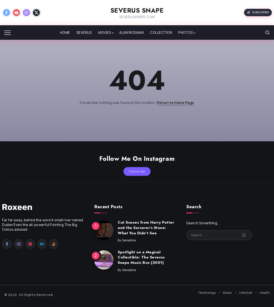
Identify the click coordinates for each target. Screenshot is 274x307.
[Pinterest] (30, 244)
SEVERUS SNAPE (137, 10)
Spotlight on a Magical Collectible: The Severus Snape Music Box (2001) (141, 257)
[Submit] (244, 235)
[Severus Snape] (17, 206)
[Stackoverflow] (53, 244)
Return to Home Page (175, 102)
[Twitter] (36, 13)
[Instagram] (26, 13)
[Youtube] (16, 13)
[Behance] (42, 244)
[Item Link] (103, 230)
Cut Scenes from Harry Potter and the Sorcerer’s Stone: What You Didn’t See (146, 228)
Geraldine (129, 240)
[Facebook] (6, 13)
